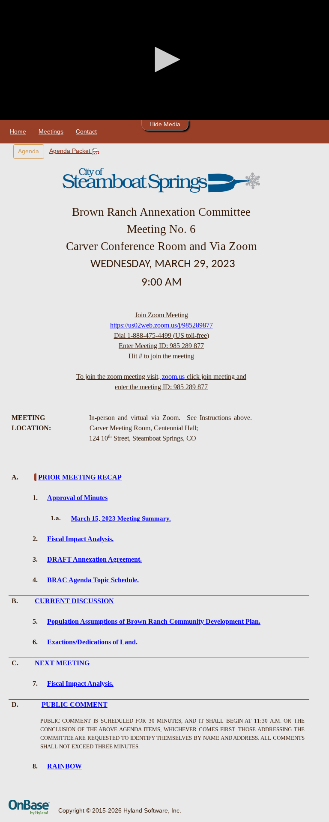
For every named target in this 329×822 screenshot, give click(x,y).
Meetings (51, 131)
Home (18, 131)
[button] (164, 59)
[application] (164, 60)
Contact (86, 131)
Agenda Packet (70, 150)
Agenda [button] (28, 151)
